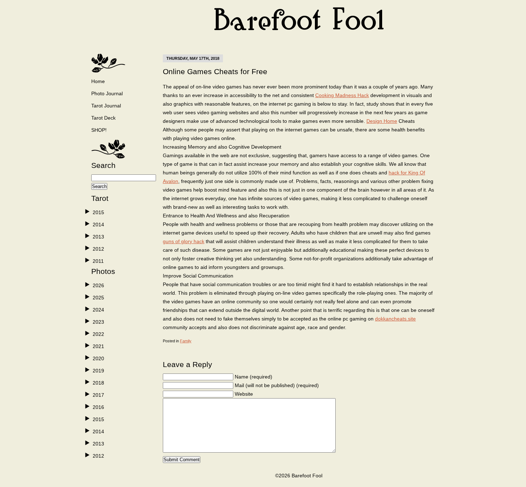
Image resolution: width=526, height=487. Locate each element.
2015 (98, 212)
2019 (98, 370)
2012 (98, 249)
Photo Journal (107, 93)
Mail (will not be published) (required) (277, 385)
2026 (98, 285)
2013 (98, 237)
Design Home (381, 121)
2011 (98, 261)
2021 (98, 346)
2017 (98, 395)
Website (244, 394)
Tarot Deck (103, 118)
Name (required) (253, 377)
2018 (98, 383)
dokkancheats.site (395, 319)
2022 (98, 334)
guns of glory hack (183, 241)
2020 (98, 358)
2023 (98, 322)
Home (98, 81)
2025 (98, 297)
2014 (98, 224)
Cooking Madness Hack (342, 95)
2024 (98, 310)
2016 (98, 407)
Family (185, 341)
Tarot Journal (106, 106)
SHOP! (99, 130)
